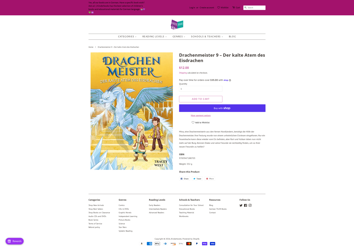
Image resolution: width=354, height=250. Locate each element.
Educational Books (187, 209)
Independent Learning (128, 216)
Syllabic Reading (125, 231)
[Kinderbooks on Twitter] (241, 206)
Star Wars (123, 227)
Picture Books (124, 220)
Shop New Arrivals (96, 205)
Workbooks (183, 216)
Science (122, 223)
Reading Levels (153, 36)
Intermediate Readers (158, 209)
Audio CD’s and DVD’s (97, 216)
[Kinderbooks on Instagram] (250, 206)
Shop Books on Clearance (99, 212)
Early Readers (154, 205)
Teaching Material (186, 212)
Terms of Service (95, 223)
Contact (212, 212)
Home (90, 47)
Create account (207, 7)
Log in (192, 7)
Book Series (93, 220)
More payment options (201, 115)
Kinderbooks (176, 239)
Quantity (183, 83)
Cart (238, 7)
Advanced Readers (156, 212)
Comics (122, 205)
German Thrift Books (218, 209)
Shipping (183, 72)
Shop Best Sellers (95, 209)
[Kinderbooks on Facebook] (245, 206)
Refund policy (94, 227)
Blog (232, 36)
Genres (178, 36)
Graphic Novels (125, 212)
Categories (126, 36)
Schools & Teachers (206, 36)
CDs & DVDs (124, 209)
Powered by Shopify (191, 239)
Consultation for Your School (191, 205)
